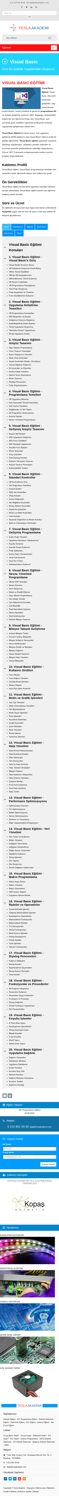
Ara (29, 17)
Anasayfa (30, 1488)
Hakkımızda (40, 1488)
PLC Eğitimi (31, 1422)
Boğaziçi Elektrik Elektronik (44, 1442)
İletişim (36, 1492)
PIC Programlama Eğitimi (27, 1419)
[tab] (6, 227)
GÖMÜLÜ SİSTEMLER (10, 1302)
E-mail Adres (8, 1152)
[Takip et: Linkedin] (31, 7)
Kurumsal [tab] (8, 233)
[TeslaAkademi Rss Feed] (36, 7)
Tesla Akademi (19, 1488)
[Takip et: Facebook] (21, 7)
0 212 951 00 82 (18, 3)
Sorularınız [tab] (18, 227)
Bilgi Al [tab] (30, 227)
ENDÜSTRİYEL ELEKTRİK (11, 1268)
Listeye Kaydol (48, 1164)
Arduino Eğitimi (43, 1422)
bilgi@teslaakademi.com (39, 3)
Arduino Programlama (29, 1439)
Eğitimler (6, 47)
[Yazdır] (10, 1095)
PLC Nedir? (14, 1439)
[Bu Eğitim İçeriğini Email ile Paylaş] (4, 1095)
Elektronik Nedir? (40, 1436)
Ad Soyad (7, 1144)
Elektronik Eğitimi (18, 1422)
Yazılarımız (12, 1227)
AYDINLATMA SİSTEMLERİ (12, 1235)
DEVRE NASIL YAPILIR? (10, 1335)
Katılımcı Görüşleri (17, 1175)
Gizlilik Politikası (10, 1492)
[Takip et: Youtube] (19, 1478)
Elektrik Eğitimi (9, 1419)
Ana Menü (11, 38)
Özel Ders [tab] (41, 227)
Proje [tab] (19, 233)
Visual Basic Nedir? (11, 1436)
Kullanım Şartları (25, 1492)
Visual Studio (26, 1436)
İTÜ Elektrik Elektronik (22, 1442)
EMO (7, 1445)
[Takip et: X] (26, 7)
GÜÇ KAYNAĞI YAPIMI (10, 1368)
